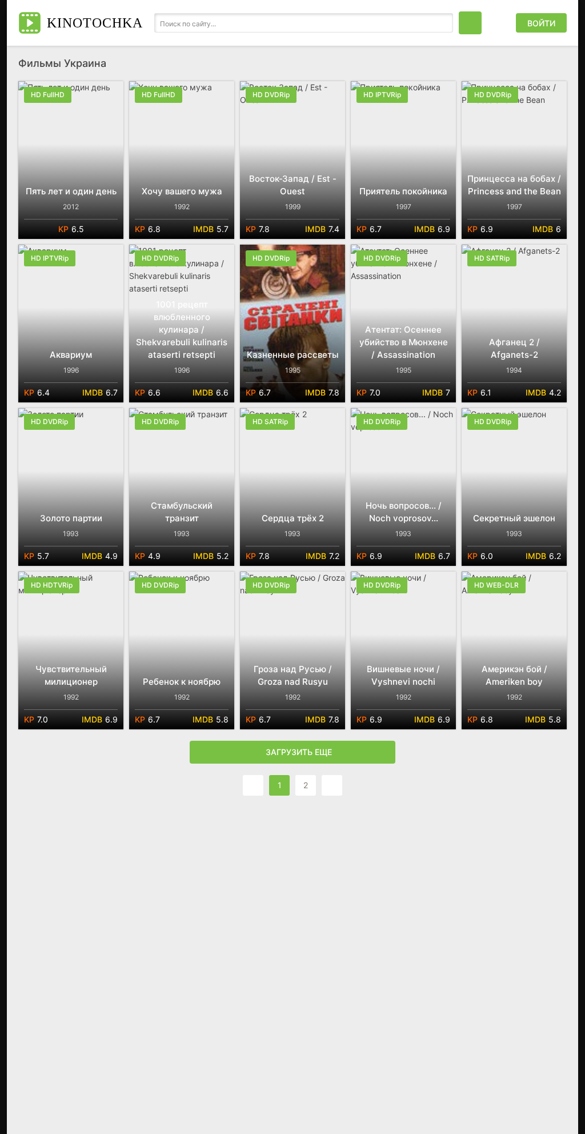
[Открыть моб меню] (470, 22)
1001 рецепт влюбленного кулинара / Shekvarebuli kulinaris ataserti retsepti (181, 329)
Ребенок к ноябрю (182, 681)
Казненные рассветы (293, 354)
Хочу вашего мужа (182, 191)
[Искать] (441, 23)
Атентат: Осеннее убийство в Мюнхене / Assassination (403, 342)
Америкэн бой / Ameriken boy (514, 675)
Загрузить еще (299, 752)
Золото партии (71, 518)
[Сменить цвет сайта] (498, 22)
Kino (95, 22)
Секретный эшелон (514, 518)
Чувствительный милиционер (71, 675)
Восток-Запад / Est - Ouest (292, 185)
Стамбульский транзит (182, 512)
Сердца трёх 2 (293, 518)
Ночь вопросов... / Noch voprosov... (404, 512)
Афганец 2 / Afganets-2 (514, 348)
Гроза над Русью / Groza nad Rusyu (293, 675)
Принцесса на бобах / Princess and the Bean (514, 185)
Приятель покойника (403, 191)
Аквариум (71, 354)
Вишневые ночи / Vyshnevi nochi (403, 675)
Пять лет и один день (71, 191)
